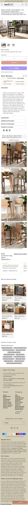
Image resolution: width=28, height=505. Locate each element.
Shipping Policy (19, 398)
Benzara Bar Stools (20, 350)
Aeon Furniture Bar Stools (20, 348)
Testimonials (6, 399)
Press (4, 398)
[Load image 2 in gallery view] (8, 45)
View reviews (20, 78)
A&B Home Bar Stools (7, 348)
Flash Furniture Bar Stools (14, 352)
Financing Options (18, 404)
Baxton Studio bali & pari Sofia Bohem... (14, 221)
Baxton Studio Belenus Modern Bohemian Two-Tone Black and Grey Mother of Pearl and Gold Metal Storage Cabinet (20, 298)
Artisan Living (7, 403)
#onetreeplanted (7, 376)
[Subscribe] (23, 423)
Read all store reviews (20, 254)
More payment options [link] (7, 72)
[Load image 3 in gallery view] (13, 45)
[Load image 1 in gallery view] (4, 45)
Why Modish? (7, 396)
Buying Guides (19, 407)
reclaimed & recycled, (17, 448)
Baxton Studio (5, 49)
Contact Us (6, 400)
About (5, 395)
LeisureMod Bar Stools (19, 356)
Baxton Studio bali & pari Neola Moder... (14, 248)
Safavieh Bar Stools (19, 361)
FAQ (16, 395)
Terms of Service (8, 405)
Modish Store (9, 436)
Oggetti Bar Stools (8, 361)
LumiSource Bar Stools (8, 359)
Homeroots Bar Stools (9, 354)
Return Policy (19, 402)
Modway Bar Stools (20, 359)
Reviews (5, 407)
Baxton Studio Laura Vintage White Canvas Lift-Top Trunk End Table (7, 334)
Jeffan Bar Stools (20, 354)
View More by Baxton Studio (8, 342)
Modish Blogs (19, 409)
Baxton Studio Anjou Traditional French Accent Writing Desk (7, 316)
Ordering (17, 396)
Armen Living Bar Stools (8, 350)
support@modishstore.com (13, 385)
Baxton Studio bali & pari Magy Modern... (14, 194)
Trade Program (7, 402)
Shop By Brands (19, 406)
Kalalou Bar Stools (7, 356)
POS (13, 436)
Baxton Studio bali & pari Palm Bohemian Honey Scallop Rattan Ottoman (20, 316)
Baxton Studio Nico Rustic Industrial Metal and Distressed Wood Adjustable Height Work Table (7, 298)
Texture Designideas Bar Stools (14, 363)
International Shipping (19, 400)
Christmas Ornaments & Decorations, (11, 450)
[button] (2, 4)
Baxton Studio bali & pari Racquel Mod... (14, 167)
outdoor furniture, (22, 446)
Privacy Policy (7, 406)
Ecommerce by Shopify (20, 436)
